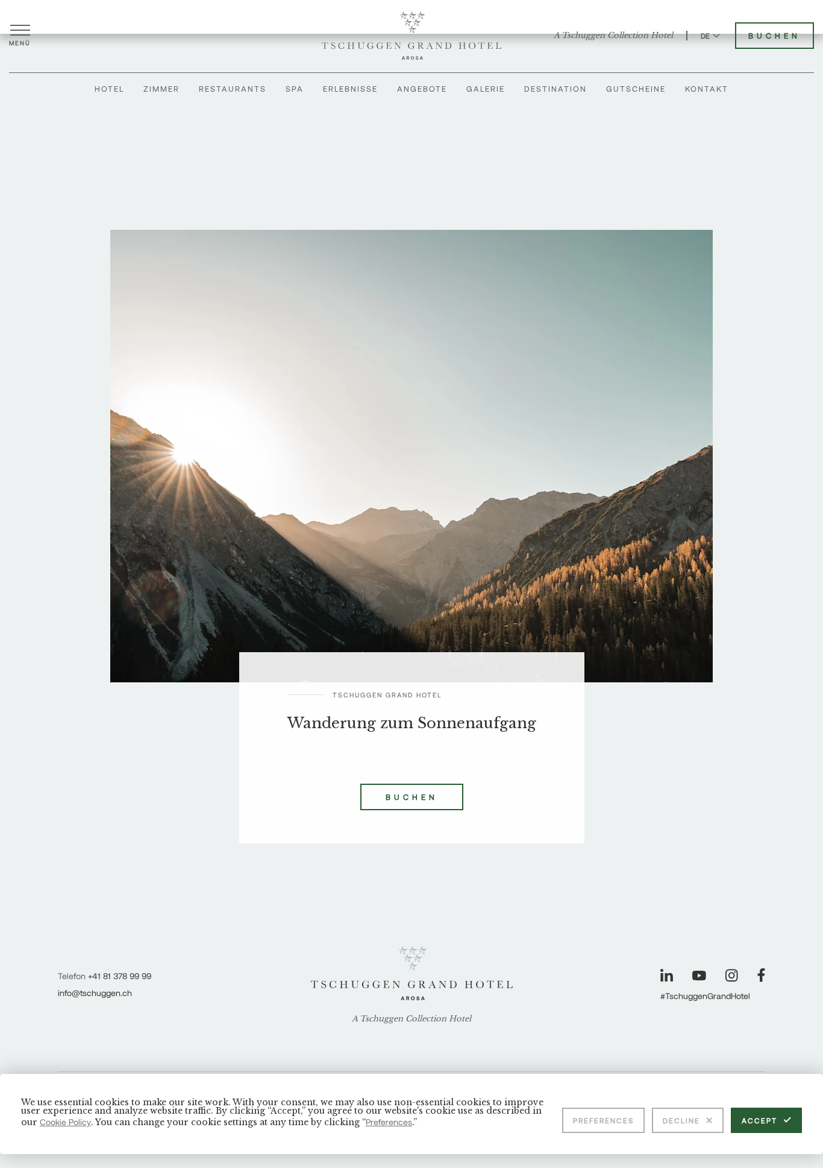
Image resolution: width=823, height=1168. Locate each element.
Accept (759, 1120)
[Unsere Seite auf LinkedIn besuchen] (666, 975)
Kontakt (706, 89)
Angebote (422, 89)
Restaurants (232, 89)
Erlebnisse (350, 89)
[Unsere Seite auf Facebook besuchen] (761, 975)
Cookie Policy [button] (65, 1122)
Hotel (109, 89)
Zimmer (161, 89)
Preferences (603, 1120)
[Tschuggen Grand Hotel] (411, 35)
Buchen (774, 35)
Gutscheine (636, 89)
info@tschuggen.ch (95, 993)
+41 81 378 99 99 (119, 976)
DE (705, 35)
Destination (555, 89)
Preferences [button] (389, 1122)
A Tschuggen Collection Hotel (613, 35)
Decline (681, 1120)
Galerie (485, 89)
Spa (295, 89)
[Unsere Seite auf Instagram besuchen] (731, 975)
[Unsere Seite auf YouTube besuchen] (699, 975)
